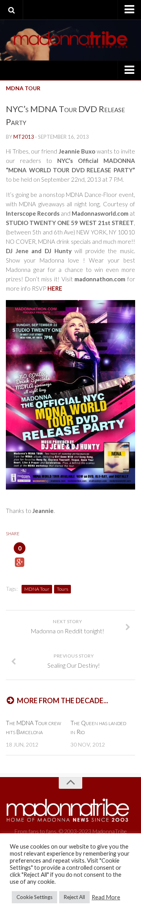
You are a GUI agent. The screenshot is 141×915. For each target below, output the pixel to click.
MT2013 (23, 137)
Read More (106, 897)
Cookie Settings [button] (34, 897)
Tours (62, 589)
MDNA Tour (23, 88)
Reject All (74, 897)
